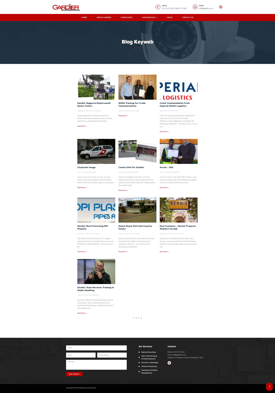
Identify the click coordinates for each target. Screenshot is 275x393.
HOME (84, 17)
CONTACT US (187, 17)
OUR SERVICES (148, 17)
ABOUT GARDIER (104, 17)
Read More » (81, 126)
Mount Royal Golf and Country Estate (135, 227)
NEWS (169, 17)
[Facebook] (169, 363)
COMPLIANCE (126, 17)
